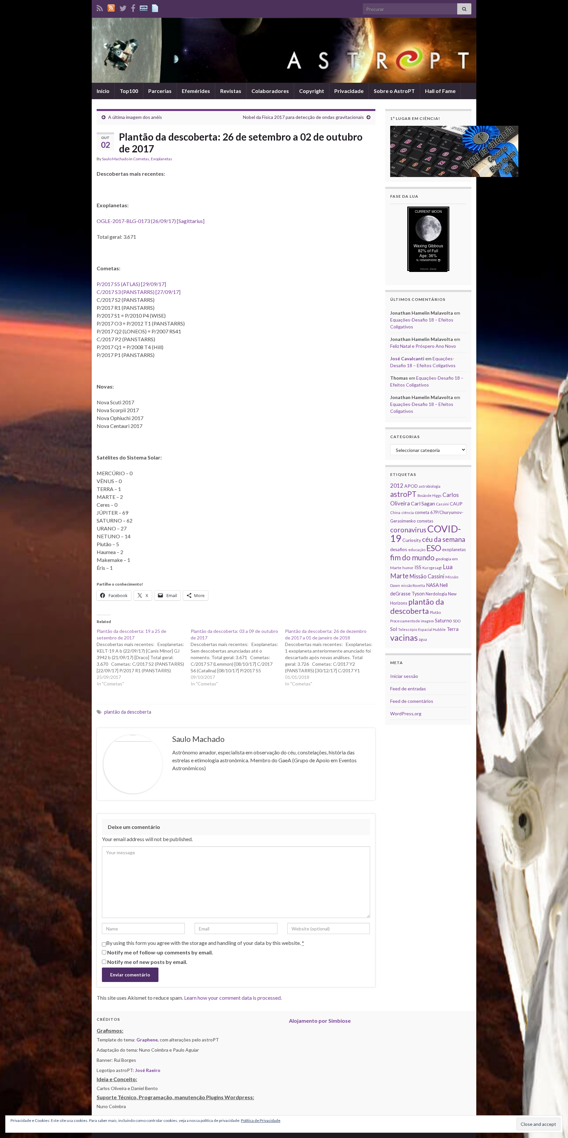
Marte (399, 576)
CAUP (456, 503)
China (395, 512)
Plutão (435, 612)
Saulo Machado (115, 158)
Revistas (230, 91)
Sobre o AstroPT (394, 91)
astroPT (403, 494)
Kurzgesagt (432, 568)
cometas (425, 521)
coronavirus (408, 529)
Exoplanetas (161, 158)
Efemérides (196, 91)
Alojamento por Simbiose (320, 1020)
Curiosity (411, 540)
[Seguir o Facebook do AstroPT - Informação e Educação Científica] (133, 7)
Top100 (129, 91)
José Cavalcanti (407, 358)
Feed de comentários (411, 701)
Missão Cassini (427, 576)
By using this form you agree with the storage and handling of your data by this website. (205, 943)
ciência (407, 512)
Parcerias (160, 91)
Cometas (141, 158)
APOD (411, 486)
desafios (398, 549)
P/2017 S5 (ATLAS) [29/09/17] (131, 284)
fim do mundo (412, 557)
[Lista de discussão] (144, 7)
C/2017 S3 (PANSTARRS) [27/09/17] (138, 292)
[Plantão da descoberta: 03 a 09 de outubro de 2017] (238, 657)
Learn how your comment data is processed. (233, 997)
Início (103, 91)
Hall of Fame (440, 91)
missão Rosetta (413, 585)
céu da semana (443, 539)
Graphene (147, 1039)
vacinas (404, 637)
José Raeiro (147, 1070)
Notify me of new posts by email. (147, 962)
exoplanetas (454, 549)
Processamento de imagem (412, 621)
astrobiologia (429, 486)
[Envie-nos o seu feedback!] (156, 7)
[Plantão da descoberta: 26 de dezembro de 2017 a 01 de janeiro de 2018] (332, 657)
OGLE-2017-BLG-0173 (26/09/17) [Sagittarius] (150, 221)
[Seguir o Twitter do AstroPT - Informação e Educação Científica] (123, 7)
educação (416, 549)
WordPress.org (405, 713)
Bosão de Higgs (429, 495)
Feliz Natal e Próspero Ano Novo (423, 346)
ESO (433, 548)
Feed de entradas (408, 688)
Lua (448, 566)
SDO (457, 621)
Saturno (443, 620)
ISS (417, 567)
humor (408, 568)
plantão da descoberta (127, 712)
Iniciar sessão (404, 676)
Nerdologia (436, 593)
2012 (396, 485)
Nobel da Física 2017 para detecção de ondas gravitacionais (303, 117)
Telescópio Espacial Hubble (422, 629)
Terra (453, 629)
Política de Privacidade (260, 1120)
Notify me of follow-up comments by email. (160, 952)
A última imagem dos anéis (135, 117)
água (423, 639)
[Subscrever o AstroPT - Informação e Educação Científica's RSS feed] (100, 7)
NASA (432, 585)
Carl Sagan (423, 503)
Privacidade (349, 91)
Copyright (311, 91)
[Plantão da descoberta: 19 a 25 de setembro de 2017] (144, 657)
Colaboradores (270, 91)
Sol (393, 629)
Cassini (442, 504)
